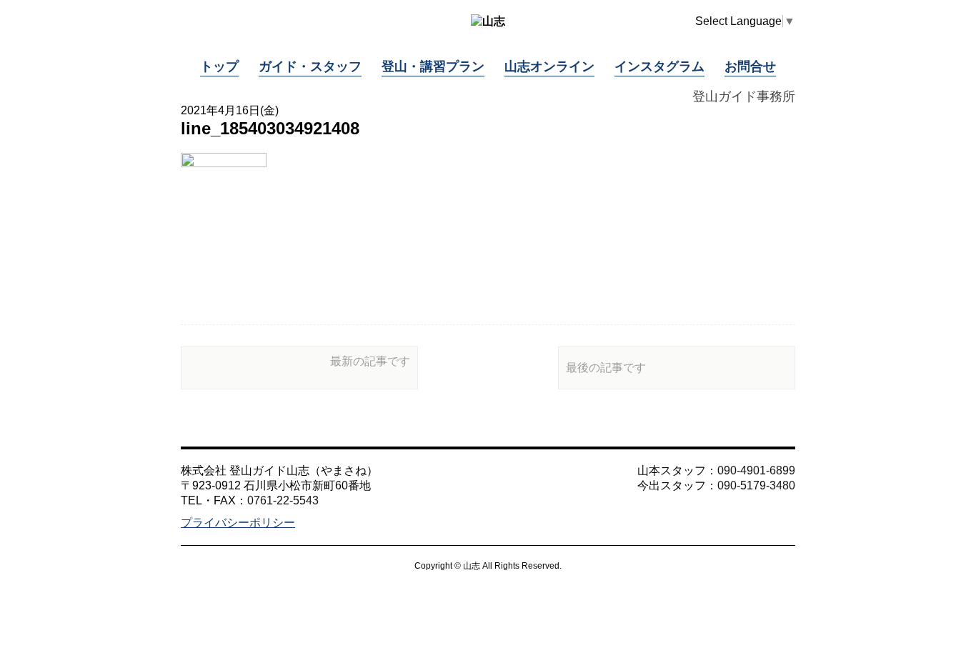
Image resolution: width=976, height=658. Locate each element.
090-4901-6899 (756, 470)
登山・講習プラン (433, 66)
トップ (219, 66)
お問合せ (750, 66)
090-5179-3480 (756, 485)
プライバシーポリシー (238, 523)
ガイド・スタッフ (310, 66)
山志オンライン (549, 66)
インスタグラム (659, 66)
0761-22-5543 (283, 500)
